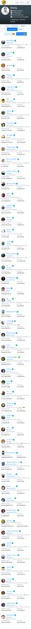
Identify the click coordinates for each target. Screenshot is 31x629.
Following (21, 34)
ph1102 (9, 543)
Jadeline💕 (10, 321)
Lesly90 (9, 415)
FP (7, 266)
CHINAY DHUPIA (12, 171)
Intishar (9, 369)
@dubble (9, 243)
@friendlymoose (11, 279)
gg (7, 298)
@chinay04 (9, 173)
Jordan (9, 242)
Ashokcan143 (11, 87)
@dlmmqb (9, 231)
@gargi (8, 290)
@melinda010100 (11, 476)
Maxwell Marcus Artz (13, 462)
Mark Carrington (12, 159)
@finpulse (9, 268)
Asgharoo (10, 75)
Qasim (8, 229)
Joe (8, 391)
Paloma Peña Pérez (13, 531)
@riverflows (9, 593)
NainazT (9, 498)
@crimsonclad (11, 183)
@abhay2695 (10, 42)
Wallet (21, 29)
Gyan (8, 345)
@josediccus (10, 405)
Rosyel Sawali (11, 333)
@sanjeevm (9, 617)
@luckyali (9, 441)
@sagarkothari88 (11, 605)
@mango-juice (11, 452)
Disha (8, 217)
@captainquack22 (11, 149)
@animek (9, 65)
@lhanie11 (9, 429)
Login (17, 2)
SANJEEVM (10, 615)
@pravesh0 (9, 557)
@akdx (8, 54)
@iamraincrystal (10, 335)
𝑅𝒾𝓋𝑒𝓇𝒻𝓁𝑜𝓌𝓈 (9, 591)
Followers (10, 34)
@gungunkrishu (11, 311)
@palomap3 (9, 533)
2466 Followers (17, 11)
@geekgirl (9, 300)
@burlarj (9, 137)
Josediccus (10, 403)
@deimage (9, 207)
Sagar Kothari (11, 603)
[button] (27, 2)
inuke (8, 381)
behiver (9, 111)
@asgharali (9, 77)
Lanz (8, 427)
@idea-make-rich (11, 347)
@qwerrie (9, 569)
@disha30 (9, 219)
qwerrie (9, 567)
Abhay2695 (10, 40)
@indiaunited (10, 359)
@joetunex (9, 393)
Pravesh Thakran (12, 555)
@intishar (9, 371)
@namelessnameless (12, 512)
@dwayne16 (9, 255)
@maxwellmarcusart (12, 464)
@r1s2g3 (9, 581)
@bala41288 (10, 101)
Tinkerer (9, 579)
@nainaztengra (10, 500)
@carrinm (9, 161)
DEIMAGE (9, 205)
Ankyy (8, 486)
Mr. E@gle (10, 135)
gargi (8, 288)
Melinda (9, 474)
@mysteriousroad (11, 488)
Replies (23, 26)
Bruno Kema (10, 123)
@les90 (8, 417)
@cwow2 (9, 195)
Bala (8, 99)
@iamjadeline (10, 323)
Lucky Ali (9, 439)
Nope (8, 193)
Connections (12, 29)
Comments (14, 26)
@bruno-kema (10, 125)
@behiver (9, 113)
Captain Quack (11, 147)
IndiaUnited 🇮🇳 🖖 (12, 357)
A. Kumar (9, 52)
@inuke (8, 383)
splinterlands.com (17, 15)
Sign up (22, 2)
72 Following (16, 13)
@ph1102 (9, 545)
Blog (7, 26)
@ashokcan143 (10, 89)
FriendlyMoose (11, 278)
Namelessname (11, 510)
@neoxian (10, 521)
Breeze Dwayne (11, 254)
